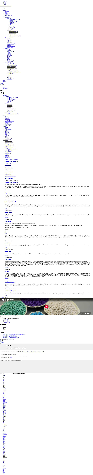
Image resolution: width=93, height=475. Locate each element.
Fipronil (8, 56)
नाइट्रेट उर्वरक (9, 18)
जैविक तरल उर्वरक (10, 47)
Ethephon (8, 76)
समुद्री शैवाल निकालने (10, 44)
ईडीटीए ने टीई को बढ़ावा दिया (11, 43)
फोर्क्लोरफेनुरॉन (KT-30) (11, 69)
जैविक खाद (6, 37)
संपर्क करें (4, 81)
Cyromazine (9, 53)
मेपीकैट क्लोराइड (9, 79)
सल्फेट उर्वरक (9, 25)
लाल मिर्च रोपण (7, 14)
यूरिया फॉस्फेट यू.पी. (12, 34)
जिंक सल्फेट (11, 29)
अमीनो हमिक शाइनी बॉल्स (11, 46)
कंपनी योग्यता (7, 11)
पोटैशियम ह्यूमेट (9, 39)
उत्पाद (3, 16)
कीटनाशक (6, 48)
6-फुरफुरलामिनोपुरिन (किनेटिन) (12, 65)
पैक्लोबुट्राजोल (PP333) (10, 72)
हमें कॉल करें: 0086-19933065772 (5, 6)
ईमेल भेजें (1, 341)
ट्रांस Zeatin (9, 74)
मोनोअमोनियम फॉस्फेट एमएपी (13, 31)
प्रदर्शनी (6, 12)
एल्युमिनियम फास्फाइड (10, 51)
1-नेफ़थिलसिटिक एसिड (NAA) (12, 68)
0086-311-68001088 (6, 321)
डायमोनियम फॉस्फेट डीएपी (13, 33)
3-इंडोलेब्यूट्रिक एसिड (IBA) (11, 66)
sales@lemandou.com (6, 322)
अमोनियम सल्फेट (11, 26)
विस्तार (7, 189)
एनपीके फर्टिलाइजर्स (8, 112)
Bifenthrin (8, 52)
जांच (5, 189)
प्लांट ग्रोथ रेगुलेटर (8, 62)
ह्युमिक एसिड (9, 38)
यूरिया (10, 24)
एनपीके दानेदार (9, 114)
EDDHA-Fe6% (9, 42)
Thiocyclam (9, 57)
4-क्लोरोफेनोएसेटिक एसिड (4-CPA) (10, 148)
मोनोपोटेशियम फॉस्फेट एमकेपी (13, 32)
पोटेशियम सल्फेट (11, 28)
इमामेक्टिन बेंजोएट (9, 55)
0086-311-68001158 (6, 320)
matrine (8, 58)
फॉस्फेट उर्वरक (9, 30)
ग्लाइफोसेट (8, 49)
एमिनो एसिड (9, 45)
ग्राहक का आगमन (7, 13)
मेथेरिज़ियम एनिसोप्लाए (10, 60)
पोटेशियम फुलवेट (9, 41)
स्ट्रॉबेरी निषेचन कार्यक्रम (9, 15)
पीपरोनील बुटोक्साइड (10, 61)
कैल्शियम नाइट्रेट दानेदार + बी (13, 21)
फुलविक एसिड (9, 40)
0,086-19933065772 (6, 319)
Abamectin (9, 50)
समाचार (4, 80)
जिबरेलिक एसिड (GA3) (10, 63)
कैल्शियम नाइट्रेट (11, 20)
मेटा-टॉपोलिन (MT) (10, 75)
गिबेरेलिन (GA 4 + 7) (10, 78)
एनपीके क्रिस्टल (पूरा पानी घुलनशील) (12, 113)
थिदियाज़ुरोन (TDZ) (8, 147)
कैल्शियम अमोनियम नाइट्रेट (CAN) (14, 19)
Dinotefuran (9, 54)
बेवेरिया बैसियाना (9, 59)
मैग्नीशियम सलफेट (12, 27)
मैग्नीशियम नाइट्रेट (12, 22)
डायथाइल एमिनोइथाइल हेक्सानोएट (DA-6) (11, 149)
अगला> (2, 297)
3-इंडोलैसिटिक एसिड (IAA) (11, 67)
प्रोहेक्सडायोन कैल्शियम (10, 73)
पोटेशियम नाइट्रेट (11, 23)
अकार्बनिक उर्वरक (7, 17)
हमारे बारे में (4, 10)
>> (4, 297)
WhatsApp (2, 342)
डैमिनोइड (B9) (9, 77)
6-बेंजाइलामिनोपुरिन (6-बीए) (11, 64)
